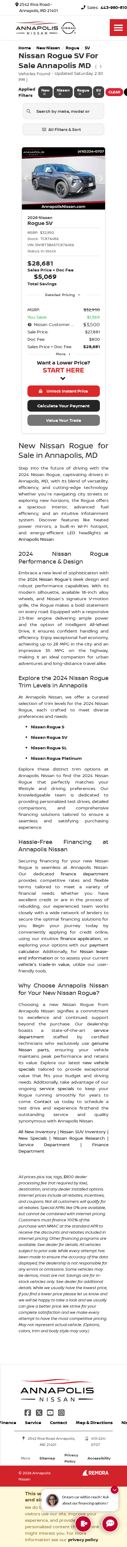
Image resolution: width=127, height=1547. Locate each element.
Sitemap (47, 1458)
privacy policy (83, 1539)
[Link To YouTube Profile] (50, 1411)
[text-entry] (83, 1524)
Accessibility (99, 1458)
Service (33, 1422)
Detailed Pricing (60, 294)
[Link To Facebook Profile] (28, 1411)
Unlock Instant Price (66, 391)
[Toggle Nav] (118, 27)
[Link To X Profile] (39, 1411)
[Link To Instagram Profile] (61, 1411)
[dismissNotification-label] (114, 1490)
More (60, 353)
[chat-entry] (110, 1524)
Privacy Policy (71, 1458)
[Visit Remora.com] (95, 1474)
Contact (58, 1422)
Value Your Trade (63, 420)
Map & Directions (94, 1422)
